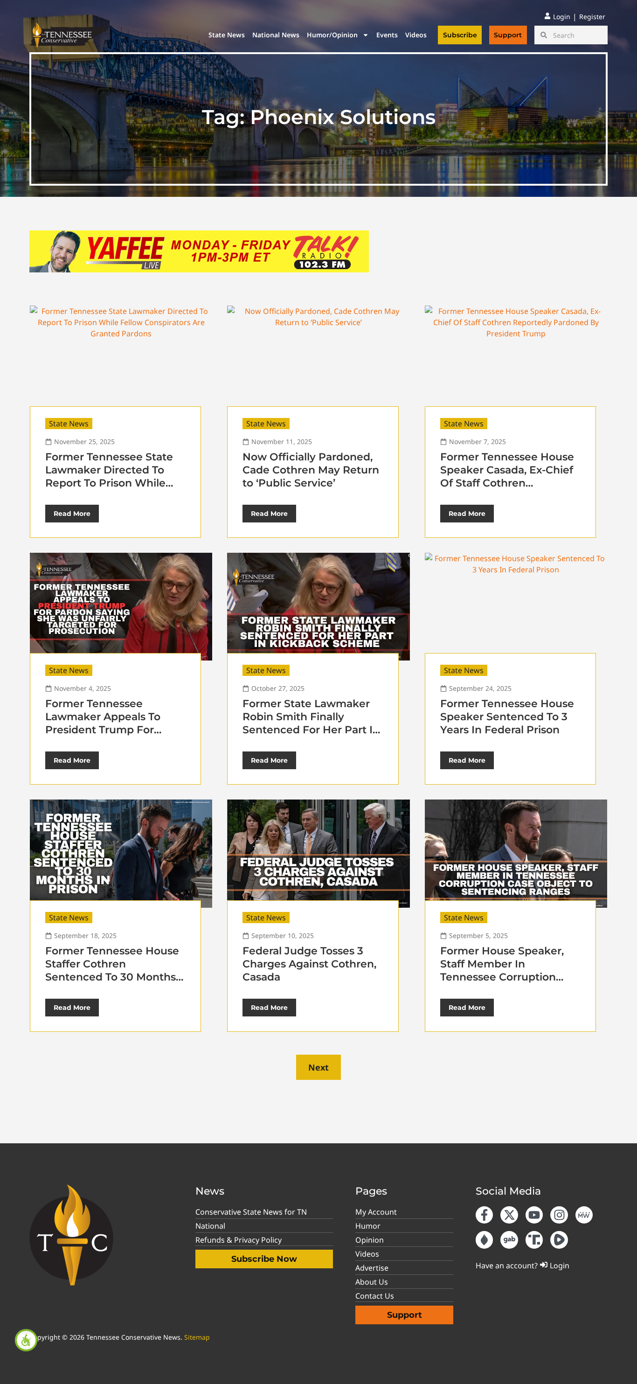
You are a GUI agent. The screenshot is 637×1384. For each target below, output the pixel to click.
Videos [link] (416, 34)
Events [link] (387, 34)
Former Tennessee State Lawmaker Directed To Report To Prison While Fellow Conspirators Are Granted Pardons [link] (109, 483)
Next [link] (318, 1067)
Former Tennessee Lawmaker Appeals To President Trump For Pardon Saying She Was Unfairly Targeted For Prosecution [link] (107, 736)
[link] (26, 1340)
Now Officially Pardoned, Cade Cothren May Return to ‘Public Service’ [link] (310, 470)
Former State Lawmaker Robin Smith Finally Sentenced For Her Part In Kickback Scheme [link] (311, 723)
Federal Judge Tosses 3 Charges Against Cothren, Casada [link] (309, 964)
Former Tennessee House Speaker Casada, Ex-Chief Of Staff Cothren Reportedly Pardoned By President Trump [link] (507, 483)
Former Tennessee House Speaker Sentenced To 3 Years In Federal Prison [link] (507, 716)
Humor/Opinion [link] (332, 34)
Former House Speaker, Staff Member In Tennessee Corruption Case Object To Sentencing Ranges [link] (502, 977)
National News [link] (275, 34)
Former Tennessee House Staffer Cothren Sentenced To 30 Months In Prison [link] (112, 970)
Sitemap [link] (197, 1337)
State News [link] (226, 34)
